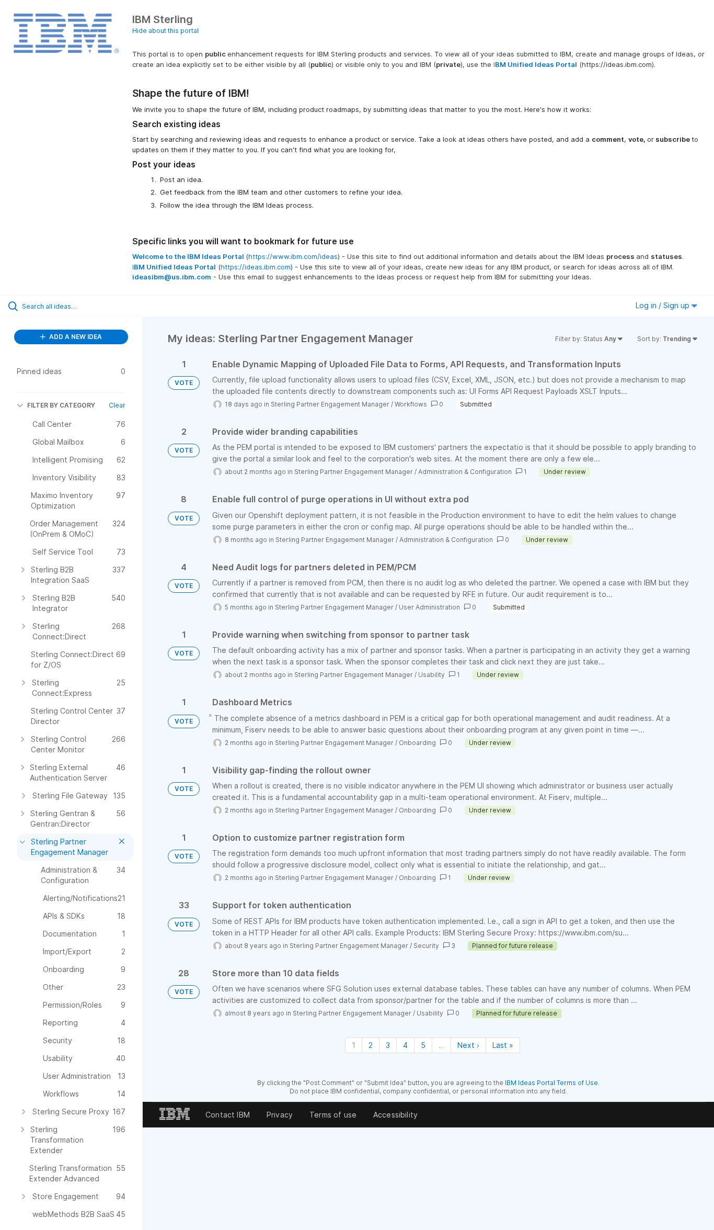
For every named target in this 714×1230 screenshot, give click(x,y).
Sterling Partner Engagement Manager (330, 404)
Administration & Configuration (465, 472)
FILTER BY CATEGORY (61, 405)
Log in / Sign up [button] (664, 305)
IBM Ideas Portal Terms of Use (551, 1083)
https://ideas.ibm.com (256, 267)
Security (426, 946)
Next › (468, 1045)
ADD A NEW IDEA (75, 337)
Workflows (411, 404)
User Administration (429, 607)
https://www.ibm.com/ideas (293, 256)
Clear (117, 405)
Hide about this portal (165, 31)
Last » (502, 1045)
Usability (431, 675)
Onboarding (417, 743)
